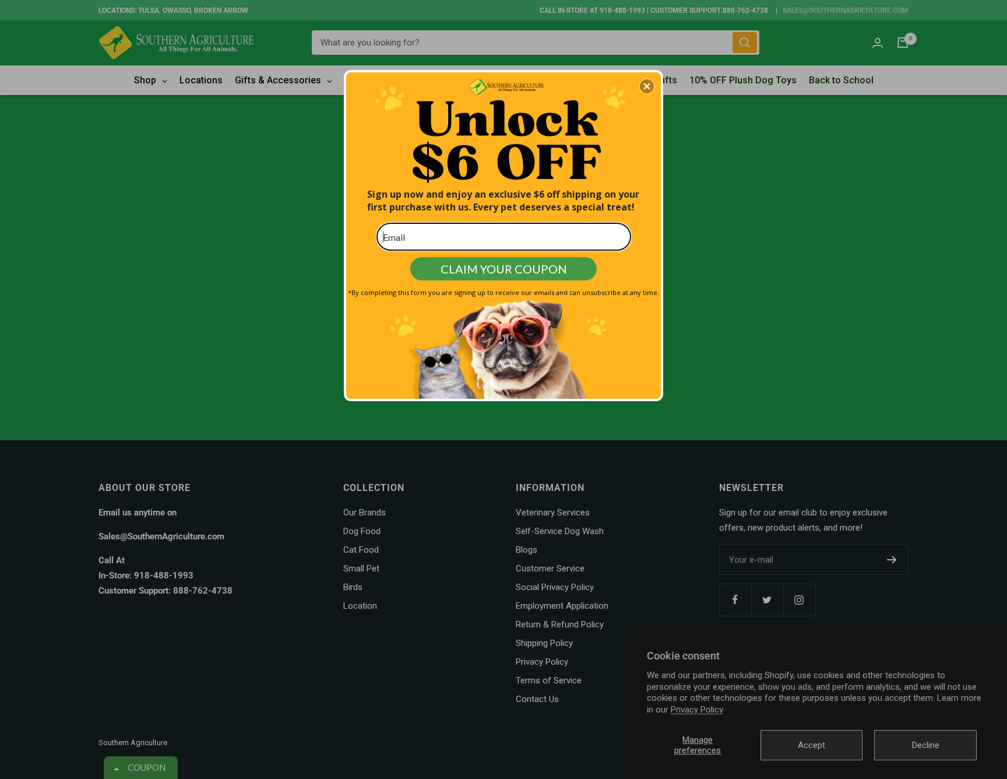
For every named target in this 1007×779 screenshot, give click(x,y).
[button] (647, 86)
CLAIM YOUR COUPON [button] (504, 269)
